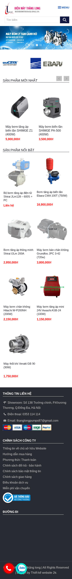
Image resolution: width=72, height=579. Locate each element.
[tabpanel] (19, 119)
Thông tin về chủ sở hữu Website (24, 448)
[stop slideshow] (40, 45)
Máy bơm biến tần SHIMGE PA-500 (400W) (50, 130)
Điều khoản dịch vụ (15, 482)
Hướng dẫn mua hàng (17, 454)
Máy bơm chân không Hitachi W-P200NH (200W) (17, 310)
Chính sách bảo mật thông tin (22, 471)
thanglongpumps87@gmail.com (37, 420)
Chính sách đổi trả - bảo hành (22, 465)
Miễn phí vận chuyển (16, 488)
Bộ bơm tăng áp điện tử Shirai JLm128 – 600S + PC (18, 196)
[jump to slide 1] (33, 45)
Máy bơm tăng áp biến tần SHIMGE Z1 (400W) (19, 130)
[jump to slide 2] (37, 45)
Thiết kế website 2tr (43, 572)
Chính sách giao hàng (17, 476)
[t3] (41, 63)
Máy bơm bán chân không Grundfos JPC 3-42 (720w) (52, 253)
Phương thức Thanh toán (19, 459)
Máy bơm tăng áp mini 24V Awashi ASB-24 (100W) (50, 310)
